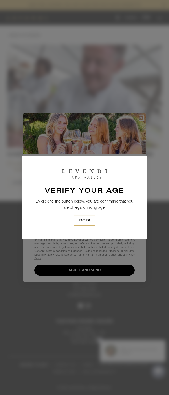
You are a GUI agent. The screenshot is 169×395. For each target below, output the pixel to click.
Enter (84, 220)
